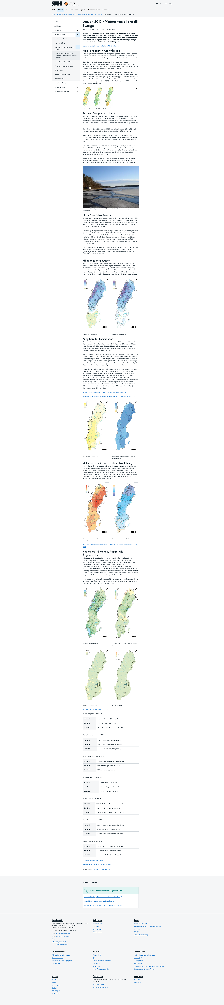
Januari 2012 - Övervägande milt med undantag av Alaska (103, 905)
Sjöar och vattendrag (141, 935)
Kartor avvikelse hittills (62, 74)
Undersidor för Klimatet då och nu (78, 35)
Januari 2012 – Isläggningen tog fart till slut (99, 901)
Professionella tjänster (78, 10)
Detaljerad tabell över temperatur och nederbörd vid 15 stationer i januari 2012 (109, 396)
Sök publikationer (99, 984)
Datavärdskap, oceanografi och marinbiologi (149, 966)
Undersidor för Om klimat (78, 26)
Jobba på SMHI (98, 924)
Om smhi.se (56, 963)
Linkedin (105, 963)
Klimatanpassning (60, 87)
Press (53, 939)
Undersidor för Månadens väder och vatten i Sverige (78, 47)
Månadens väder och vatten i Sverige (90, 14)
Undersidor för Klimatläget (78, 30)
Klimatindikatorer (61, 39)
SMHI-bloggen (97, 929)
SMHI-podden (97, 932)
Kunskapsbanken (94, 10)
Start (53, 14)
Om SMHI (96, 926)
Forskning (105, 10)
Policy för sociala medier (101, 969)
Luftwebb (146, 958)
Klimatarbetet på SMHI (61, 91)
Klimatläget (57, 30)
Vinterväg (64, 991)
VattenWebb (138, 963)
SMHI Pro (64, 985)
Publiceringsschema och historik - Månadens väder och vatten (66, 56)
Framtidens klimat (60, 83)
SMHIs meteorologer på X (111, 961)
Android (146, 982)
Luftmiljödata (138, 961)
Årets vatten (59, 70)
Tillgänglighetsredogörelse (61, 955)
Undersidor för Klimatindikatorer (78, 39)
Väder (54, 10)
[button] (159, 4)
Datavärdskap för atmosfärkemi (144, 969)
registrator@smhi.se (63, 936)
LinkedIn (105, 869)
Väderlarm (65, 993)
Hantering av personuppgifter (62, 961)
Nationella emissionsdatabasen (144, 955)
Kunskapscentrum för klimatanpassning (147, 926)
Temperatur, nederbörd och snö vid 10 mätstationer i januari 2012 (104, 392)
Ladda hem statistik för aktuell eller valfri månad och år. (101, 46)
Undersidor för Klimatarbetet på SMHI (78, 91)
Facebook (97, 869)
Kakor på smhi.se (57, 958)
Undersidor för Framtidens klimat (78, 83)
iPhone (145, 979)
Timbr (63, 988)
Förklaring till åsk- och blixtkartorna (95, 709)
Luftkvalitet (137, 929)
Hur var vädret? (60, 43)
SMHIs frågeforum (67, 942)
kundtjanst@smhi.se (63, 933)
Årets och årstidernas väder (64, 66)
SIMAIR (136, 932)
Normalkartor (59, 79)
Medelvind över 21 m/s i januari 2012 (95, 860)
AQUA (63, 979)
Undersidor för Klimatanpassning (78, 87)
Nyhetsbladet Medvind (100, 987)
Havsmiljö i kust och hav (142, 924)
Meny (170, 4)
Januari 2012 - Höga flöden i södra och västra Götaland (103, 897)
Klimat (60, 10)
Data (66, 10)
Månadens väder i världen (63, 62)
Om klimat (57, 26)
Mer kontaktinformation (60, 944)
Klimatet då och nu (69, 14)
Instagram (105, 966)
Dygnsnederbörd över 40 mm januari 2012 (97, 864)
